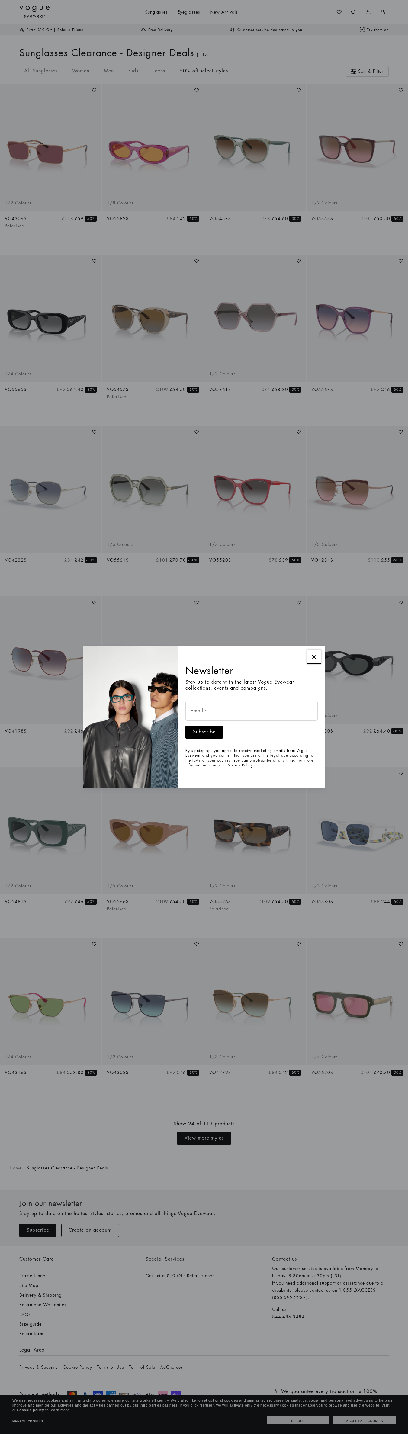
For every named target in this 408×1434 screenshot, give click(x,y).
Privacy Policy (240, 765)
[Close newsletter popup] (314, 657)
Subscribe (204, 732)
